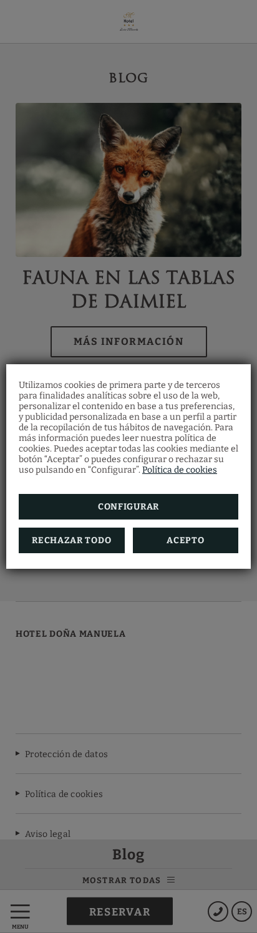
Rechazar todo (71, 540)
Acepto (185, 540)
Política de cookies (179, 470)
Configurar (128, 506)
